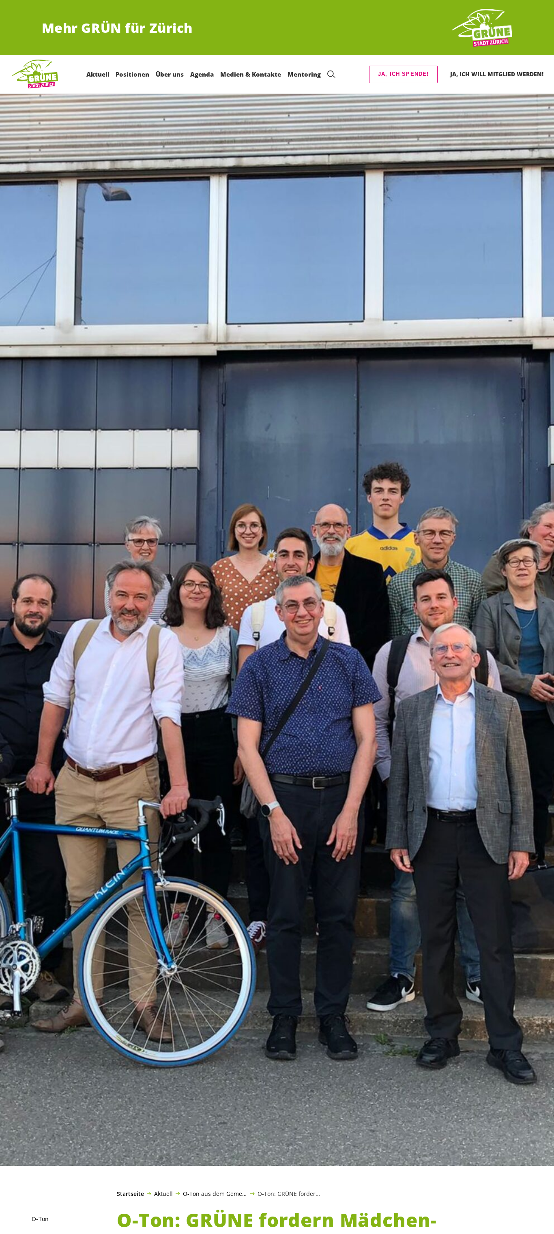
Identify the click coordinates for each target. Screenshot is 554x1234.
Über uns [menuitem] (170, 74)
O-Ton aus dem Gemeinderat (215, 1193)
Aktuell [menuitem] (98, 74)
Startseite (130, 1194)
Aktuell (163, 1193)
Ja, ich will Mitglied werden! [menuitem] (496, 74)
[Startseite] (482, 28)
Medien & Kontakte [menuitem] (250, 74)
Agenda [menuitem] (202, 74)
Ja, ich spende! (403, 74)
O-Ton (40, 1219)
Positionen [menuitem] (132, 74)
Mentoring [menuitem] (304, 74)
